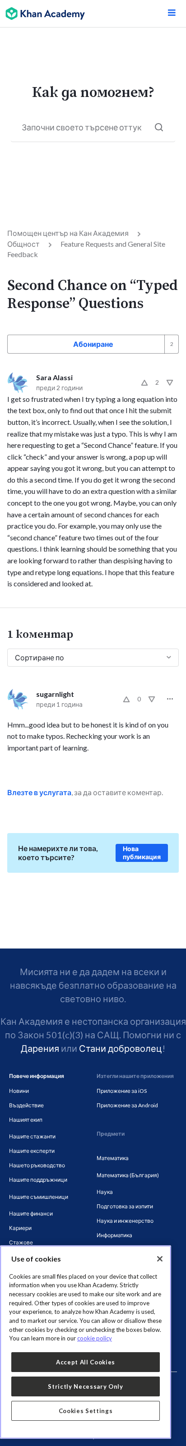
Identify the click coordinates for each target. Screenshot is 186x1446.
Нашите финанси (31, 1213)
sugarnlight (55, 694)
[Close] (160, 1259)
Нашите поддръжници (38, 1179)
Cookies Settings (86, 1410)
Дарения (40, 1048)
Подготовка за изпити (125, 1206)
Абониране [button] (93, 344)
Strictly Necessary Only (85, 1386)
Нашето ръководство (37, 1165)
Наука (105, 1191)
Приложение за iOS (122, 1090)
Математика (113, 1158)
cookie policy (94, 1338)
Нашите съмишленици (38, 1196)
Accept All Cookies (85, 1362)
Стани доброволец (120, 1048)
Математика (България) (128, 1175)
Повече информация (36, 1076)
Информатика (114, 1235)
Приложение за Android (127, 1105)
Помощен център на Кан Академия (68, 233)
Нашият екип (25, 1119)
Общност (23, 243)
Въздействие (26, 1105)
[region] (85, 1342)
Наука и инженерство (125, 1220)
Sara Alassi (54, 377)
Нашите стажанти (32, 1136)
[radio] (144, 382)
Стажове (21, 1242)
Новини (19, 1090)
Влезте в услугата (39, 792)
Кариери (20, 1228)
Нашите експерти (32, 1150)
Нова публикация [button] (142, 853)
